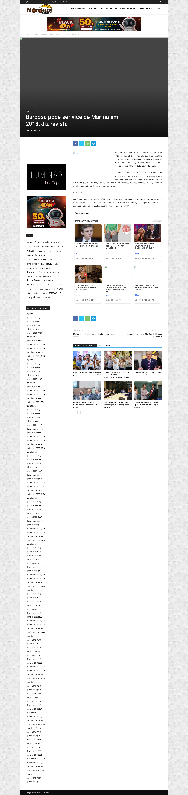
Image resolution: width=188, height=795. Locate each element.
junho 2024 (32, 413)
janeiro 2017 (32, 755)
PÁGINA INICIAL (78, 8)
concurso (42, 251)
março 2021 (32, 563)
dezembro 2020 (34, 574)
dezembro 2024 (34, 390)
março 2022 (32, 517)
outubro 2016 (33, 766)
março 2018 (32, 701)
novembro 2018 (34, 670)
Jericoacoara (46, 268)
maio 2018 (31, 693)
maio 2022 (31, 509)
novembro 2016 (34, 762)
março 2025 (32, 379)
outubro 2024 (33, 398)
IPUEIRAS (93, 8)
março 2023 (32, 471)
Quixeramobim (53, 285)
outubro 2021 (33, 536)
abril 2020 (31, 605)
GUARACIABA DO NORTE (36, 259)
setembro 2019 (33, 632)
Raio (61, 285)
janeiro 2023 (32, 478)
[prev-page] (74, 412)
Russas (40, 289)
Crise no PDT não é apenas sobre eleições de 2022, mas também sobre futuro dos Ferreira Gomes (116, 374)
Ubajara (39, 297)
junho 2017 (32, 736)
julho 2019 (31, 640)
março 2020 (32, 609)
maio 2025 (31, 371)
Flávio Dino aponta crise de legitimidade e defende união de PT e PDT (86, 404)
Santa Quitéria (50, 289)
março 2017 (32, 747)
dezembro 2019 (34, 620)
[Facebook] (156, 2)
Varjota (47, 297)
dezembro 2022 (34, 482)
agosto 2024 (32, 406)
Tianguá (31, 297)
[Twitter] (81, 143)
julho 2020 (31, 594)
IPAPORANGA (33, 264)
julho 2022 (31, 502)
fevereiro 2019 (33, 659)
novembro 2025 (34, 348)
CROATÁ (30, 255)
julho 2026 (31, 317)
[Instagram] (160, 2)
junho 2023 (32, 459)
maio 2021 (31, 555)
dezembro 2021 (34, 528)
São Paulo (43, 293)
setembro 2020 (33, 586)
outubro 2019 (33, 628)
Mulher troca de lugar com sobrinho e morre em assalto (93, 335)
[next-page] (79, 412)
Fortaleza (40, 255)
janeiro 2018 (32, 709)
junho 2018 (32, 689)
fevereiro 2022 (33, 521)
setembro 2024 (33, 402)
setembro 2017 (33, 724)
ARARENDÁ (33, 242)
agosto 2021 (32, 544)
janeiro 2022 (32, 525)
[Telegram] (93, 143)
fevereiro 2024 (33, 429)
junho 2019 (32, 643)
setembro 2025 (33, 356)
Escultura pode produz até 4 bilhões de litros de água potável (142, 335)
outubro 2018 (33, 674)
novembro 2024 (34, 394)
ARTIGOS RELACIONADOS (85, 346)
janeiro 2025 (32, 386)
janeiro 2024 (32, 432)
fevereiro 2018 (33, 705)
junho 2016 (32, 782)
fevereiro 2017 (33, 751)
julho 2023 (31, 455)
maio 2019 (31, 647)
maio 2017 (31, 739)
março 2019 (32, 655)
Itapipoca (30, 268)
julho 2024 (31, 409)
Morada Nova (46, 276)
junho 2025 (32, 367)
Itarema (38, 268)
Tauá (62, 293)
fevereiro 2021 (33, 567)
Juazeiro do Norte (36, 272)
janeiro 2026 (32, 340)
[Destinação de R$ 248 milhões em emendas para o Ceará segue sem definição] (118, 390)
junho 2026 (32, 321)
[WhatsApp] (87, 143)
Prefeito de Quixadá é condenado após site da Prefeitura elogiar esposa (147, 404)
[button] (159, 9)
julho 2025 (31, 363)
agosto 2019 (32, 636)
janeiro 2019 (32, 663)
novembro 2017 (34, 716)
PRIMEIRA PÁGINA (128, 8)
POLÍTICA (35, 34)
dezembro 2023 (34, 436)
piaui (57, 280)
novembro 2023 (34, 440)
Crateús (51, 250)
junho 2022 (32, 505)
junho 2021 (32, 551)
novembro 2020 (34, 578)
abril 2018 (31, 697)
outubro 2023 (33, 444)
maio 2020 (31, 601)
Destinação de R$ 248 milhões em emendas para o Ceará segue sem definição (116, 404)
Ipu (42, 264)
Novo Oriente (48, 281)
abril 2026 (31, 329)
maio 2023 (31, 463)
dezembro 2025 (34, 344)
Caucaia (60, 246)
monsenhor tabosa (34, 276)
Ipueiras (52, 263)
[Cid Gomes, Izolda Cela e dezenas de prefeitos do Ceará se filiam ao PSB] (87, 360)
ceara (32, 250)
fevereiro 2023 (33, 475)
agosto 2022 (32, 498)
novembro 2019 (34, 624)
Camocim (37, 246)
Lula (62, 272)
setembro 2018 (33, 678)
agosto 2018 (32, 682)
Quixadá (43, 285)
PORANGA (32, 284)
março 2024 (32, 425)
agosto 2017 (32, 728)
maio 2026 (31, 325)
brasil (29, 246)
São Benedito (32, 293)
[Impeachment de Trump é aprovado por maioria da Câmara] (148, 360)
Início (27, 34)
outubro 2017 (33, 720)
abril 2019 (31, 651)
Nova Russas (34, 280)
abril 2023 (31, 467)
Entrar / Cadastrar (67, 2)
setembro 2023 (33, 448)
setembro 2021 (33, 540)
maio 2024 (31, 417)
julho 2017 (31, 732)
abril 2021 (31, 559)
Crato (59, 251)
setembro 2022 (33, 494)
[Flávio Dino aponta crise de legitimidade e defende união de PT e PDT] (87, 390)
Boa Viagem (55, 242)
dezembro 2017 (34, 712)
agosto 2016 (32, 774)
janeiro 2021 (32, 571)
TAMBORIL (53, 293)
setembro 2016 (33, 770)
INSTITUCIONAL (108, 8)
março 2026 (32, 333)
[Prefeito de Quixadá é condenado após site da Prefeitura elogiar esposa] (148, 390)
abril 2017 (31, 743)
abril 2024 (31, 421)
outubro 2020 (33, 582)
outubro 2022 (33, 490)
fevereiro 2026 (33, 337)
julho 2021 (31, 548)
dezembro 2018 (34, 666)
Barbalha (45, 242)
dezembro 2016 (34, 759)
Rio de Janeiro (31, 289)
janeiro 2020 (32, 617)
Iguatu (50, 259)
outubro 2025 (33, 352)
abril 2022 (31, 513)
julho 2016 (31, 778)
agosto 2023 (32, 452)
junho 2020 (32, 597)
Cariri (53, 246)
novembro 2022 (34, 486)
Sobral (60, 288)
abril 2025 (31, 375)
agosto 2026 (32, 314)
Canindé (45, 246)
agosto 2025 (32, 360)
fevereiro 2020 (33, 613)
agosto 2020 (32, 590)
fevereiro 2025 (33, 383)
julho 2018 (31, 686)
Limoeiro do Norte (53, 272)
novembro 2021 (34, 532)
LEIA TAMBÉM (146, 8)
